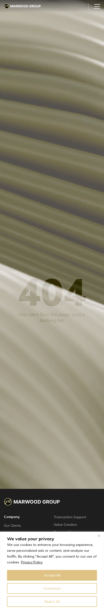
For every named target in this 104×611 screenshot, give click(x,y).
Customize (52, 588)
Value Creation (65, 524)
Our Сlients (12, 525)
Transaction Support (70, 517)
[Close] (99, 536)
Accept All (52, 575)
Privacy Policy (32, 562)
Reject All (52, 601)
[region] (52, 571)
